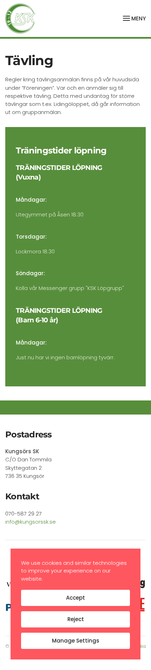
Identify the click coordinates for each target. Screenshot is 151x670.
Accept (75, 597)
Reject (75, 619)
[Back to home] (20, 18)
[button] (134, 18)
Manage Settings (75, 640)
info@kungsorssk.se (30, 521)
